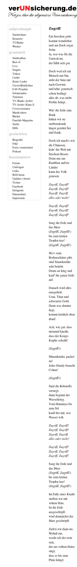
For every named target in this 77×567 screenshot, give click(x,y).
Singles (16, 70)
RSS (14, 175)
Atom (21, 175)
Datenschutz (19, 194)
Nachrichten (19, 34)
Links (15, 171)
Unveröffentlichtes (22, 85)
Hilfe (15, 128)
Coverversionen (21, 108)
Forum (16, 163)
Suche (15, 124)
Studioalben (19, 58)
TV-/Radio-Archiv (22, 101)
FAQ (15, 143)
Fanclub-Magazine (22, 120)
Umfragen (18, 167)
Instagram (17, 190)
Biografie (17, 140)
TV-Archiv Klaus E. (23, 104)
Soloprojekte (19, 93)
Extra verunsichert (22, 147)
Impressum (18, 198)
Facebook (17, 186)
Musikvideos (19, 112)
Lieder (16, 77)
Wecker (16, 46)
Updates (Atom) (21, 178)
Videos (16, 74)
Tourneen (17, 97)
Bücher (16, 116)
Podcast (16, 151)
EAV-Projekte (20, 89)
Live (15, 66)
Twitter (16, 182)
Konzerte (17, 38)
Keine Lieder (19, 81)
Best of (16, 62)
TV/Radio (17, 42)
